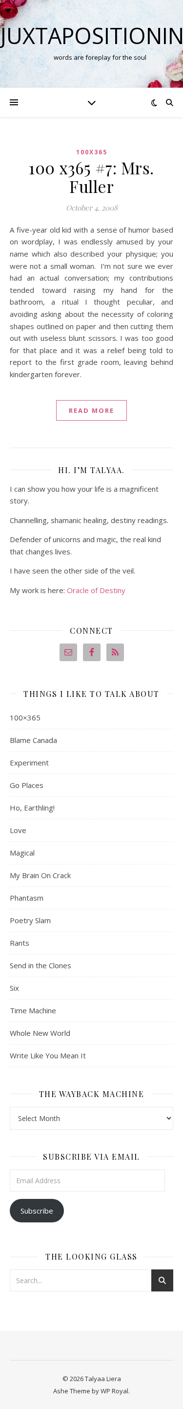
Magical (22, 853)
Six (14, 988)
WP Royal (114, 1390)
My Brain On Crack (40, 875)
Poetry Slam (30, 920)
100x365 (91, 152)
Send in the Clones (40, 965)
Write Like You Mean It (48, 1055)
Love (18, 830)
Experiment (29, 762)
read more (91, 410)
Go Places (26, 785)
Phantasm (26, 898)
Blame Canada (33, 740)
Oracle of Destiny (96, 590)
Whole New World (40, 1033)
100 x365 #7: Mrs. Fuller (91, 177)
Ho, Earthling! (32, 807)
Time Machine (33, 1010)
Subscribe (36, 1211)
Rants (19, 943)
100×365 (25, 717)
